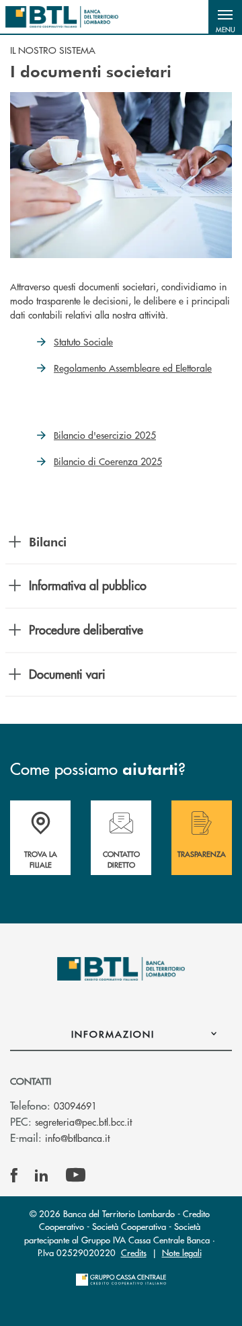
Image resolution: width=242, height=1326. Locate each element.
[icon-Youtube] (75, 1175)
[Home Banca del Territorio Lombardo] (62, 17)
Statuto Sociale (83, 341)
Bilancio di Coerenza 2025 (108, 461)
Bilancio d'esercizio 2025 (105, 435)
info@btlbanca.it (77, 1138)
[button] (225, 17)
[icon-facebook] (14, 1175)
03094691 (75, 1105)
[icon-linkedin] (41, 1175)
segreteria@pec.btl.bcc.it (83, 1121)
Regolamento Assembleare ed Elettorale (133, 367)
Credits (134, 1252)
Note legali (182, 1252)
